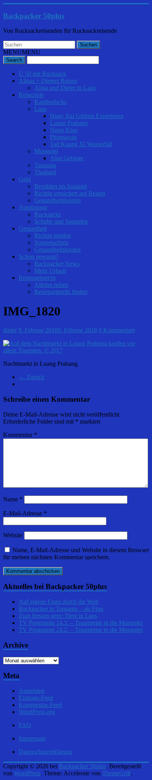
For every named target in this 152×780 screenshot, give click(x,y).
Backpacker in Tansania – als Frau (61, 608)
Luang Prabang (69, 123)
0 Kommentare (117, 330)
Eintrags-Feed (36, 697)
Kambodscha (50, 101)
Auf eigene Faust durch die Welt (58, 601)
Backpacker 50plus (33, 16)
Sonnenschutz (51, 242)
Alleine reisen (51, 284)
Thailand (45, 172)
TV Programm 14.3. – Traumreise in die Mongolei (81, 622)
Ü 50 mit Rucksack (42, 73)
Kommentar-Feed (40, 704)
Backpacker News (57, 263)
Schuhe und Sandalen (61, 221)
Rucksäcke (47, 214)
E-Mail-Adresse (25, 513)
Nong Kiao (64, 130)
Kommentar (20, 434)
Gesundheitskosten (57, 200)
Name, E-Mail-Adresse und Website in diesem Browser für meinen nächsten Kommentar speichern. (76, 553)
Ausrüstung (33, 207)
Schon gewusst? (38, 256)
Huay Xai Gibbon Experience (87, 116)
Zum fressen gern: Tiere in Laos (58, 615)
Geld (25, 179)
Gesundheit (33, 228)
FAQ (25, 725)
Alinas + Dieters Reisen (48, 80)
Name (13, 499)
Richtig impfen (52, 235)
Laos (40, 109)
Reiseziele (31, 94)
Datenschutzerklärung (45, 751)
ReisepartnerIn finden (60, 291)
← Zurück (31, 377)
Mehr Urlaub (50, 270)
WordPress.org (37, 711)
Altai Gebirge (66, 158)
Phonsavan (63, 137)
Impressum (32, 738)
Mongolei (46, 151)
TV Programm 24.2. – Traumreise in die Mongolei (81, 629)
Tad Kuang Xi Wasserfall (81, 144)
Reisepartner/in (37, 277)
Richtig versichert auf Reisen (69, 193)
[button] (22, 52)
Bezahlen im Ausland (60, 186)
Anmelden (31, 690)
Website (13, 535)
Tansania (45, 165)
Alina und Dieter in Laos (64, 87)
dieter (10, 330)
